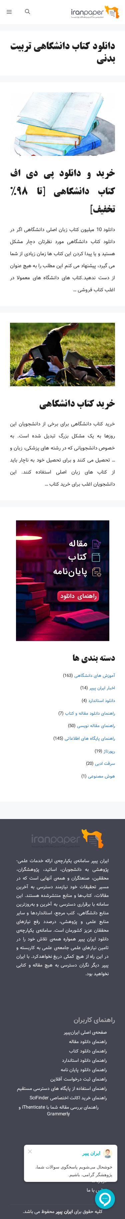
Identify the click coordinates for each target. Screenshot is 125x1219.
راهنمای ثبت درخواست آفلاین (78, 1079)
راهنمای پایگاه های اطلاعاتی (90, 738)
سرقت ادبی (105, 763)
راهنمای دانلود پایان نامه (84, 1069)
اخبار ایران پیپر (102, 688)
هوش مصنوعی (101, 776)
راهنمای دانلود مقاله (88, 1041)
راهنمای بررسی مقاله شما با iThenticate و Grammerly (59, 1110)
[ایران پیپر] (95, 12)
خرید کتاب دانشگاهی (77, 405)
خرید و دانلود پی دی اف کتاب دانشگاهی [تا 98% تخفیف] (62, 192)
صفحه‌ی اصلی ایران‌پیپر (85, 1032)
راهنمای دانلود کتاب (88, 1051)
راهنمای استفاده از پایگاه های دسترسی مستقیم (62, 1088)
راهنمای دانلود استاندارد (84, 1060)
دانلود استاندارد (101, 700)
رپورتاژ (109, 751)
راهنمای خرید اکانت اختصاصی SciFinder (68, 1098)
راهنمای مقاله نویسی (96, 725)
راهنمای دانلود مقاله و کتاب (90, 713)
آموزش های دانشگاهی (94, 675)
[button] (27, 12)
